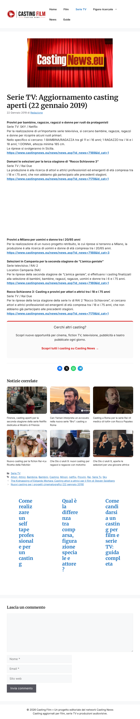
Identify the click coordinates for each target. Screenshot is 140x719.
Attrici (22, 477)
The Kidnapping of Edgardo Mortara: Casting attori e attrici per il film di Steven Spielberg (63, 480)
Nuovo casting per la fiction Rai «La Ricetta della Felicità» (26, 463)
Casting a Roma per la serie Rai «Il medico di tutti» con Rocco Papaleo (113, 419)
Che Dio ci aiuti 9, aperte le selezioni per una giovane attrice (111, 463)
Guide (66, 19)
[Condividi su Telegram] (80, 368)
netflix (72, 477)
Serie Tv (96, 477)
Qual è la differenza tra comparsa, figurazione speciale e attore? (70, 535)
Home (53, 9)
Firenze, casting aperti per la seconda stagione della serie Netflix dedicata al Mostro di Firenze (27, 421)
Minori (64, 477)
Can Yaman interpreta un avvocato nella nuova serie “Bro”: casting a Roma (69, 421)
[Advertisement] (70, 209)
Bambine (32, 477)
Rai (89, 477)
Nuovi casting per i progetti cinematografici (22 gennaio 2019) (47, 484)
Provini (82, 477)
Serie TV (81, 9)
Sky (105, 477)
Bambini (43, 477)
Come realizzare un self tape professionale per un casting (26, 532)
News (52, 19)
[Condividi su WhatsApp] (73, 368)
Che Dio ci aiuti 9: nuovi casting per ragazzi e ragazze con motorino (69, 463)
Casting (54, 477)
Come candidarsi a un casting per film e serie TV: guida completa (113, 532)
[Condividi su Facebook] (59, 368)
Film (66, 9)
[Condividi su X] (66, 368)
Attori (14, 477)
